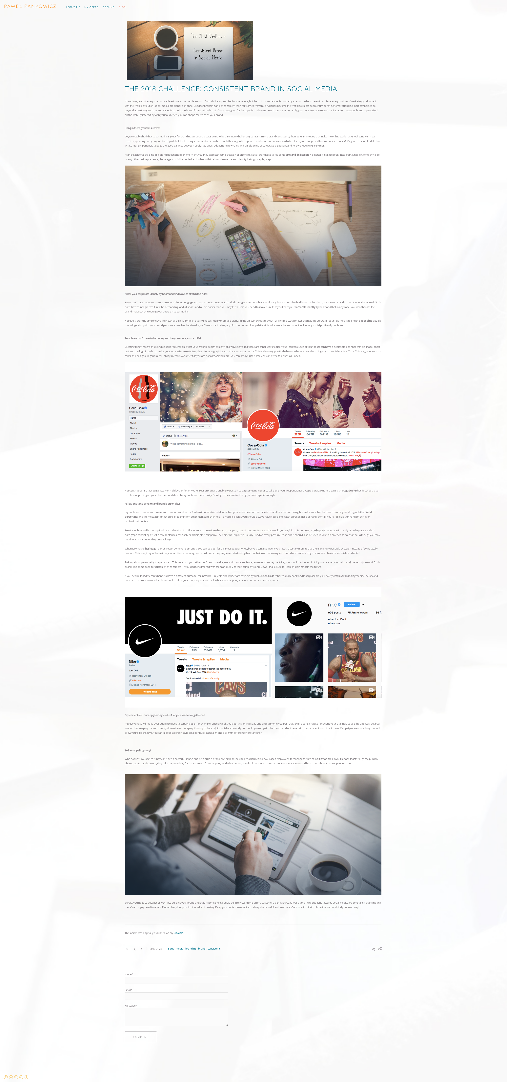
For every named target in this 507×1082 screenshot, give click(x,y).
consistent (214, 948)
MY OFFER (91, 7)
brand (202, 948)
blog (122, 7)
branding (190, 948)
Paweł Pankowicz (30, 6)
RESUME (109, 7)
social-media (175, 948)
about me (73, 7)
